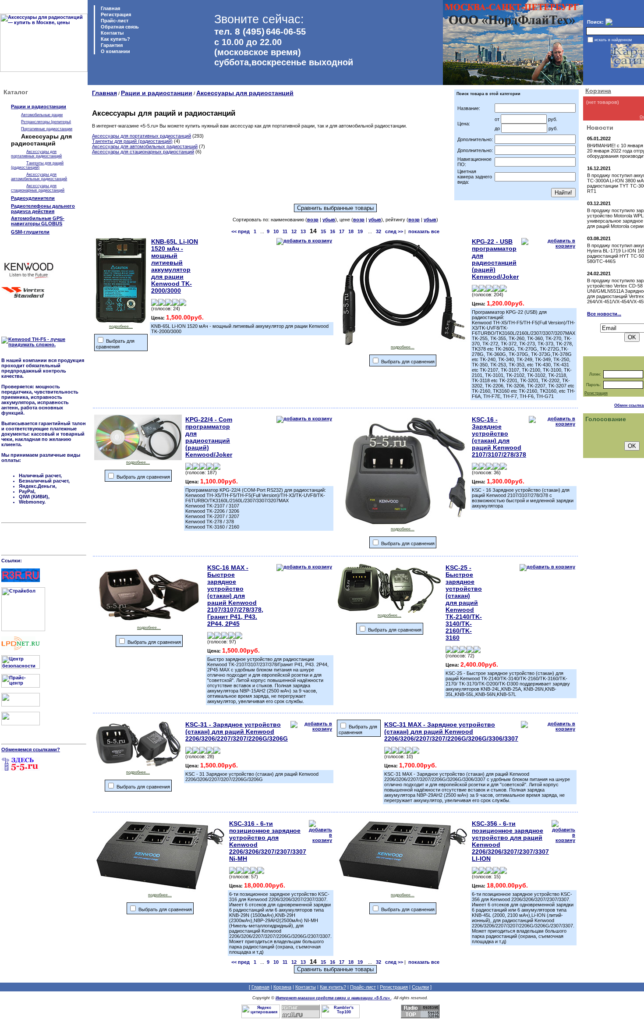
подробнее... (121, 326)
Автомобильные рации (42, 115)
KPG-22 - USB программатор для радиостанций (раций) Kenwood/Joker (495, 259)
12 (294, 231)
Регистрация (116, 14)
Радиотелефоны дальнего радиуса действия (43, 208)
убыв (328, 219)
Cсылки (420, 987)
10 (276, 231)
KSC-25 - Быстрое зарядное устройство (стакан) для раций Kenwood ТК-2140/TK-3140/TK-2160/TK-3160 (464, 602)
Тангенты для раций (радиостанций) (37, 165)
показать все (423, 231)
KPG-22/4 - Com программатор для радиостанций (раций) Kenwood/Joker (208, 437)
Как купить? (114, 39)
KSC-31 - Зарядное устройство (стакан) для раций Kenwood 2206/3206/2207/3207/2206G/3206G (236, 731)
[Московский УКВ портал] (20, 704)
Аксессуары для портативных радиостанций (36, 153)
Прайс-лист (113, 20)
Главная (109, 8)
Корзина (598, 90)
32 (378, 231)
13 (303, 231)
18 (351, 231)
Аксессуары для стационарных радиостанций (37, 188)
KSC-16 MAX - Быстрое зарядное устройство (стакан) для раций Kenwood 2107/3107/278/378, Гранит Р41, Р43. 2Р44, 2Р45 (235, 595)
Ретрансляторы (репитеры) (46, 122)
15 (323, 231)
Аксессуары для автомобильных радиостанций (39, 176)
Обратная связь (119, 26)
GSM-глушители (30, 231)
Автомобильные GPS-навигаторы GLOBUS (37, 221)
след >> (394, 231)
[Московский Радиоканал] (20, 723)
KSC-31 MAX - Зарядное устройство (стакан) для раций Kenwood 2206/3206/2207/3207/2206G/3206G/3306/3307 (451, 731)
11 (285, 231)
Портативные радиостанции (46, 129)
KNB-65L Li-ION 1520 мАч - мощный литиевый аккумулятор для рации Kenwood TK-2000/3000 (174, 266)
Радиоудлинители (33, 198)
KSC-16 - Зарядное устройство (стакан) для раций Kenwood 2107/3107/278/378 (499, 437)
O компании (114, 51)
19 (360, 231)
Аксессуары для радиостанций (245, 92)
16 (332, 231)
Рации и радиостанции (38, 106)
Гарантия (111, 45)
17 (341, 231)
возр (312, 219)
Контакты (111, 33)
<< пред (240, 231)
